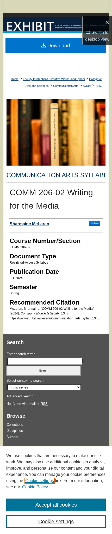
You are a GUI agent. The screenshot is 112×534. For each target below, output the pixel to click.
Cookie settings (39, 480)
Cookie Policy (35, 487)
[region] (56, 490)
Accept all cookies (56, 505)
